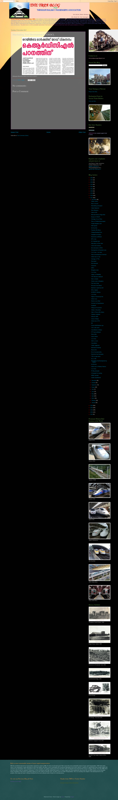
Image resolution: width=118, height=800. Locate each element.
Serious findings (95, 318)
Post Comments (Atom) (22, 135)
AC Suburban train (95, 241)
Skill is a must (94, 341)
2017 (91, 197)
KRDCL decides (95, 375)
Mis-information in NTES (97, 248)
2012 (91, 414)
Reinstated (93, 261)
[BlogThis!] (30, 80)
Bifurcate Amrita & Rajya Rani (98, 214)
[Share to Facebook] (33, 80)
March (93, 398)
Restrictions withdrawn (96, 236)
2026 (91, 177)
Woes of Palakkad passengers (98, 221)
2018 (91, 195)
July (93, 389)
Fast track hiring (95, 283)
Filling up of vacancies (96, 307)
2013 (91, 412)
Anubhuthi (93, 305)
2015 (91, 407)
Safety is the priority (96, 310)
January (94, 402)
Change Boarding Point (96, 232)
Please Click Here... (93, 91)
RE (92, 323)
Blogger (72, 796)
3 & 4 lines (93, 272)
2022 (91, 186)
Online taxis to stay (95, 256)
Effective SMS (94, 316)
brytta (62, 796)
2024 (91, 182)
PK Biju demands (95, 371)
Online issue (94, 298)
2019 (91, 193)
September (94, 384)
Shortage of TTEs (95, 259)
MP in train (93, 239)
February (94, 400)
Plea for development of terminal (98, 254)
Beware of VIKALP (95, 217)
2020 (91, 191)
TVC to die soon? (95, 327)
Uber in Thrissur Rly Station (97, 312)
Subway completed (95, 314)
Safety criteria (94, 201)
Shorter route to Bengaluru (97, 281)
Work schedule (94, 279)
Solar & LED (94, 212)
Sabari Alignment (95, 208)
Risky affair (94, 334)
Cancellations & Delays (96, 329)
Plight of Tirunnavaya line (97, 296)
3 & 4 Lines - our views (96, 252)
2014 (91, 409)
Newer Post (14, 132)
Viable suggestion (95, 345)
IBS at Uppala (94, 290)
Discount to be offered (96, 285)
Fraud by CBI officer (96, 230)
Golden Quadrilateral (96, 377)
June (93, 391)
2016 (91, 405)
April (93, 396)
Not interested (94, 263)
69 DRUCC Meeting (95, 292)
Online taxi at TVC (95, 321)
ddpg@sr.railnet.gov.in (94, 166)
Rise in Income (94, 203)
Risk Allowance (94, 210)
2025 (91, 179)
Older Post (82, 132)
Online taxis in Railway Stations (98, 366)
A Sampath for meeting (96, 373)
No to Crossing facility (96, 352)
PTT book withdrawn (96, 332)
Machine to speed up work (97, 287)
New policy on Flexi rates (97, 243)
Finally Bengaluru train (96, 223)
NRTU (92, 267)
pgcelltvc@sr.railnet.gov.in (95, 169)
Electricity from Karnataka (97, 354)
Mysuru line (94, 349)
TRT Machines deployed (97, 276)
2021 (91, 188)
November (94, 380)
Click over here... (93, 101)
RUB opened (94, 225)
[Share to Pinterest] (34, 80)
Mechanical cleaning (96, 347)
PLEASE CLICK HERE (15, 781)
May (93, 393)
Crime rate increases (96, 245)
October (94, 382)
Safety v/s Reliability (96, 274)
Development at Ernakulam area (98, 250)
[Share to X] (31, 80)
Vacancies (93, 265)
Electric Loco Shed (95, 301)
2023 (91, 184)
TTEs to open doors (96, 356)
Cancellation (94, 343)
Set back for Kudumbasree (97, 303)
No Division (94, 364)
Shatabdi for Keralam (96, 234)
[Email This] (28, 80)
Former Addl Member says (97, 325)
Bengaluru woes (95, 270)
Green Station (94, 336)
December (94, 199)
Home (48, 132)
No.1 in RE (93, 358)
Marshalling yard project (96, 205)
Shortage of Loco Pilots (96, 219)
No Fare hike (94, 228)
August (93, 387)
